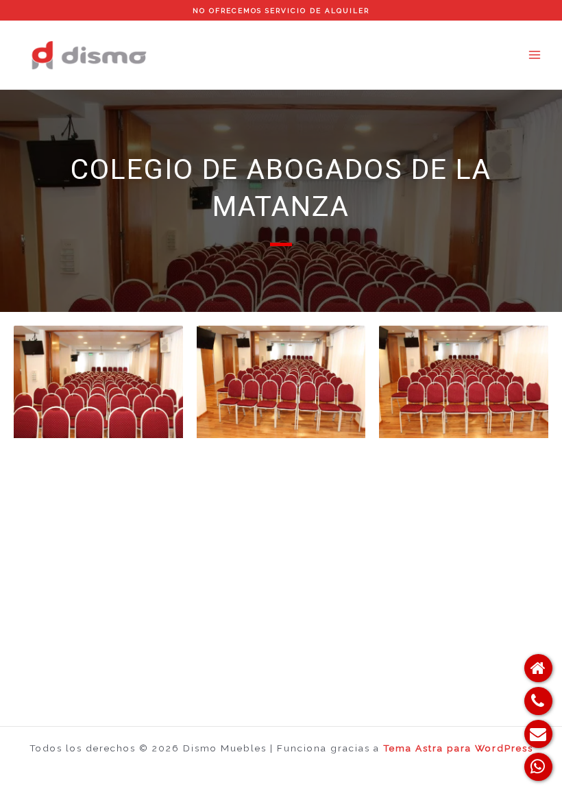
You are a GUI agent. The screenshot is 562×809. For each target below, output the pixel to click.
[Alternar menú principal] (535, 55)
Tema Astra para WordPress (458, 747)
